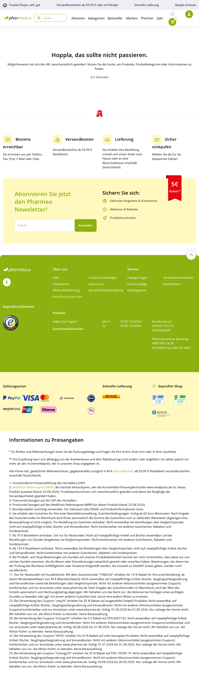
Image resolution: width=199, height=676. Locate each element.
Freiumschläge (137, 284)
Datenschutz (61, 284)
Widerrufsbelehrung (66, 290)
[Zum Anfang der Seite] (191, 255)
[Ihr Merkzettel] (172, 14)
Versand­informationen (178, 277)
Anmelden (85, 225)
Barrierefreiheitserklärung (105, 290)
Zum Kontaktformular (68, 329)
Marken (132, 18)
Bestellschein (172, 284)
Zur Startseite (99, 77)
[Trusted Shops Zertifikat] (10, 323)
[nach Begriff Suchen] (38, 18)
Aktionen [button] (78, 18)
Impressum (96, 284)
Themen (147, 18)
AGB (56, 277)
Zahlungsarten (137, 290)
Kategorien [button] (96, 18)
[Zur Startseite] (17, 18)
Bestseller (115, 18)
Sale (159, 18)
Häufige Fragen (137, 277)
